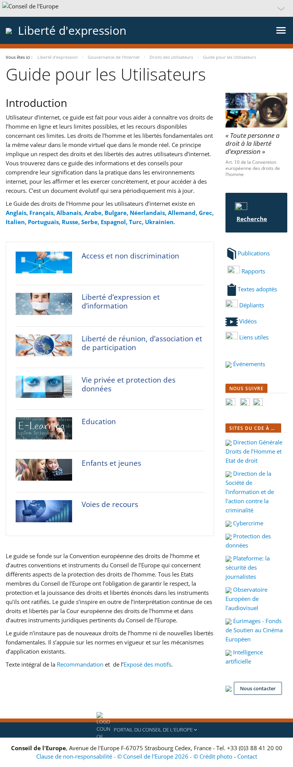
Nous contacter (258, 688)
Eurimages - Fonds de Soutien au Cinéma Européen (254, 630)
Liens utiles (254, 337)
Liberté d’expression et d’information (121, 301)
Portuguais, (45, 222)
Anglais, (17, 212)
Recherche (252, 219)
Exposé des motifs (147, 664)
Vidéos (247, 321)
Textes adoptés (257, 289)
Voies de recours (110, 504)
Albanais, (70, 212)
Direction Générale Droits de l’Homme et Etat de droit (253, 451)
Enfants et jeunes (111, 463)
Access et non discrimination (130, 256)
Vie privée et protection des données (128, 384)
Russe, (71, 222)
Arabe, (94, 212)
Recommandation (80, 664)
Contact (247, 756)
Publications (254, 253)
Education (99, 421)
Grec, (206, 212)
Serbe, (91, 222)
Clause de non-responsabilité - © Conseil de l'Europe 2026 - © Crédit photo (135, 756)
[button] (146, 8)
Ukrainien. (160, 222)
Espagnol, (115, 222)
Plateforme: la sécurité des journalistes (247, 567)
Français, (42, 212)
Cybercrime (247, 523)
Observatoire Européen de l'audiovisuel (246, 599)
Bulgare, (117, 212)
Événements (248, 364)
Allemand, (183, 212)
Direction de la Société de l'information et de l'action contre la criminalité (249, 492)
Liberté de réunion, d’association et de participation (142, 343)
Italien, (17, 222)
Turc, (137, 222)
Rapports (253, 271)
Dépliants (251, 305)
